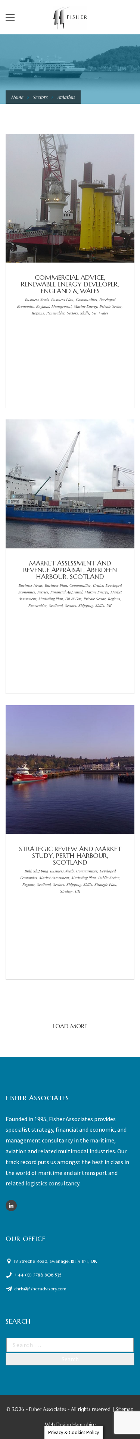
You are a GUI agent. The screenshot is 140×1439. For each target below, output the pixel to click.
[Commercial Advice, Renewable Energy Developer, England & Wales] (59, 200)
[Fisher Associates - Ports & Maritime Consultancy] (70, 17)
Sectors (40, 97)
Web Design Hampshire (70, 1424)
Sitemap (125, 1409)
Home (17, 97)
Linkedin (11, 1205)
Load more (70, 1026)
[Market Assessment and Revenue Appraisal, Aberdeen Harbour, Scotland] (59, 485)
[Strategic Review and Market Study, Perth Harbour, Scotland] (59, 771)
